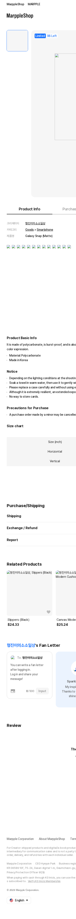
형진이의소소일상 (35, 223)
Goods (29, 229)
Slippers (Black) (18, 620)
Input (42, 691)
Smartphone (45, 229)
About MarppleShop (52, 839)
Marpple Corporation (20, 839)
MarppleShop (15, 4)
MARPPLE (34, 4)
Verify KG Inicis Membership (44, 881)
